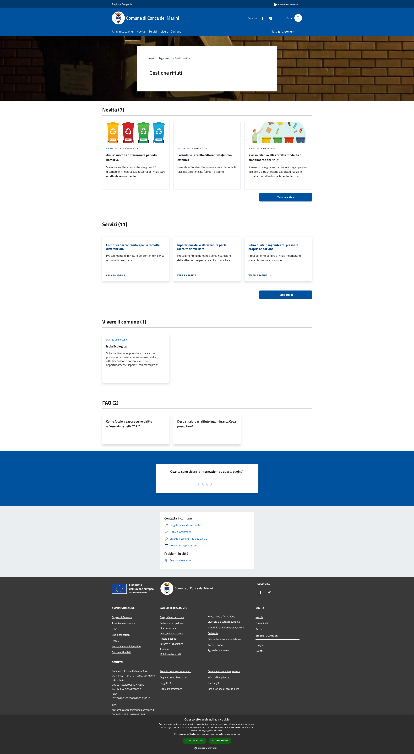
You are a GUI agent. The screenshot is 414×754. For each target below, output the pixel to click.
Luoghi (259, 645)
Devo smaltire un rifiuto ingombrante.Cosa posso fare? (206, 424)
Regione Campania (122, 4)
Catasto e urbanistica (171, 644)
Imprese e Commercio (171, 633)
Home (150, 58)
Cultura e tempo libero (172, 623)
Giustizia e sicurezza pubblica (224, 622)
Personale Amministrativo (126, 646)
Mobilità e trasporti (170, 654)
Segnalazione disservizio (173, 677)
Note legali (213, 683)
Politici (115, 640)
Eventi (259, 651)
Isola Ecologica (116, 346)
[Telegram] (269, 18)
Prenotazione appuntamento (175, 671)
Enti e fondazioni (121, 635)
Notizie (181, 148)
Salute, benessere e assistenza (224, 639)
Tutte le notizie (285, 197)
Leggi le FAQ (166, 683)
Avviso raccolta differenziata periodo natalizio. (131, 157)
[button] (207, 748)
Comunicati (262, 623)
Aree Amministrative (123, 623)
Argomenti (164, 58)
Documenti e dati (121, 652)
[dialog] (207, 734)
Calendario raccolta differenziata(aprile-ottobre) (204, 157)
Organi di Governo (122, 617)
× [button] (410, 718)
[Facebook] (261, 18)
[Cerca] (298, 18)
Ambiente (213, 633)
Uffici (115, 629)
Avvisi (109, 148)
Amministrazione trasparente (224, 671)
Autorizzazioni (215, 645)
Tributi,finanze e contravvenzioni (226, 627)
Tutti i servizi (285, 295)
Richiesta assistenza (171, 689)
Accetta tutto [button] (194, 740)
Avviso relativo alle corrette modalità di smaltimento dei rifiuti (275, 157)
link (238, 733)
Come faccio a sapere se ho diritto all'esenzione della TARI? (129, 424)
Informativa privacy (218, 677)
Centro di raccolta (116, 339)
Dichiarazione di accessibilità (223, 689)
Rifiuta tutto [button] (220, 740)
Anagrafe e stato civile (172, 617)
